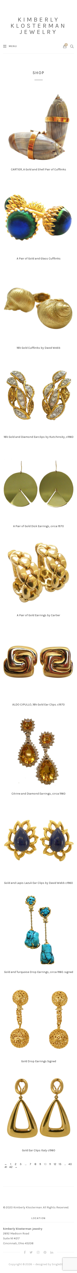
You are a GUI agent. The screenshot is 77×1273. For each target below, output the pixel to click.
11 (50, 1164)
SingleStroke (60, 1264)
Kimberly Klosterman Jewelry (38, 26)
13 (60, 1164)
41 (6, 1167)
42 (11, 1167)
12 (55, 1164)
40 (70, 1164)
